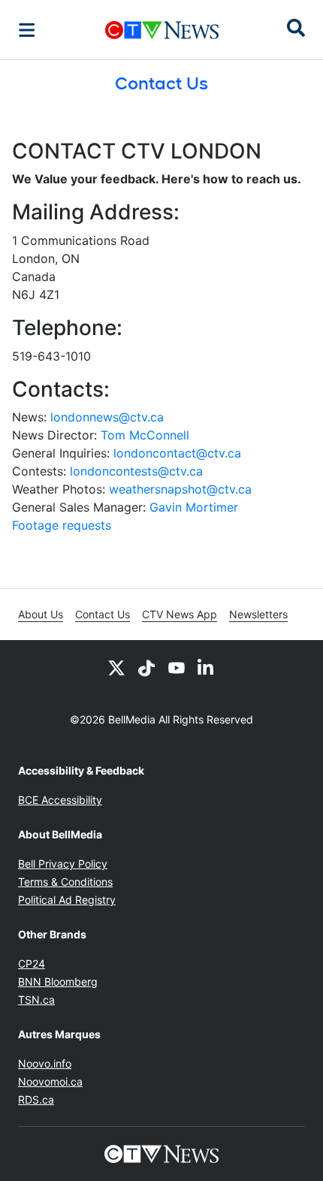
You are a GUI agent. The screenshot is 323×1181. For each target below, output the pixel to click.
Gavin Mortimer (193, 507)
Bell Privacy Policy (62, 863)
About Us (40, 614)
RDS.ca (36, 1099)
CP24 (31, 963)
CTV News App (179, 614)
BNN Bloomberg (58, 981)
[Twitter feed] (116, 667)
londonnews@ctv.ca (107, 416)
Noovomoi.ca (50, 1081)
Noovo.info (44, 1063)
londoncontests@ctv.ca (136, 471)
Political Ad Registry (67, 899)
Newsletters (258, 614)
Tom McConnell (145, 434)
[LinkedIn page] (207, 667)
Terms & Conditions (65, 881)
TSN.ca (36, 999)
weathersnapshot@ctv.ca (180, 489)
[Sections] (27, 30)
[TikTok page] (146, 667)
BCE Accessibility (60, 799)
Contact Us (102, 614)
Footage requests (61, 525)
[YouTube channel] (177, 667)
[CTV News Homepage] (162, 30)
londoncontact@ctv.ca (177, 453)
